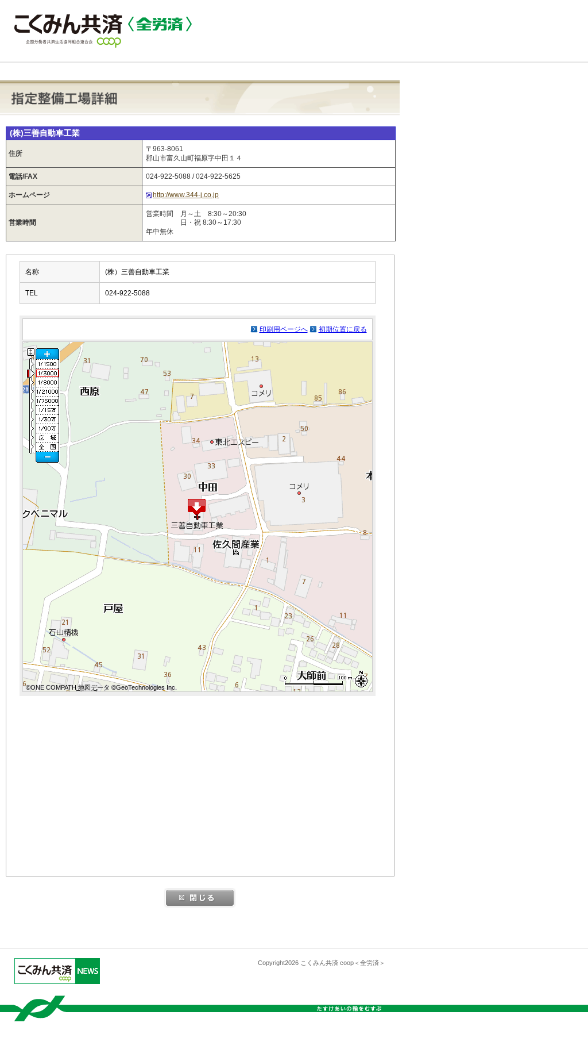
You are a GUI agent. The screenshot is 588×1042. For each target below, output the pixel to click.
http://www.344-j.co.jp (186, 195)
